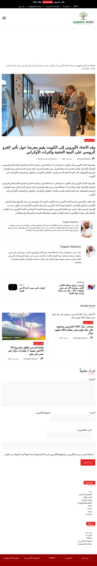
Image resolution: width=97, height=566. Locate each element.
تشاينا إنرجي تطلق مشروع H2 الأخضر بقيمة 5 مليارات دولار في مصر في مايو (26, 351)
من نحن (21, 6)
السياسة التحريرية (52, 6)
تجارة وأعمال (87, 500)
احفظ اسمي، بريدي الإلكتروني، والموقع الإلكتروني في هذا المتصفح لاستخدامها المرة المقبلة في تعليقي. (48, 454)
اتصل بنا (66, 6)
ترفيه (90, 511)
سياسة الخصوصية (35, 6)
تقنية (90, 505)
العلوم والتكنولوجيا (85, 502)
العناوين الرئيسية (85, 494)
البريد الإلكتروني (83, 429)
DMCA (76, 6)
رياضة (89, 508)
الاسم (92, 412)
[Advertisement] (48, 45)
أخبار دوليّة (88, 497)
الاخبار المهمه (89, 140)
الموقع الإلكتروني (42, 412)
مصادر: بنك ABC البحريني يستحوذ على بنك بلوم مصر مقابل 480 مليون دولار (73, 330)
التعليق (91, 379)
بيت (90, 491)
